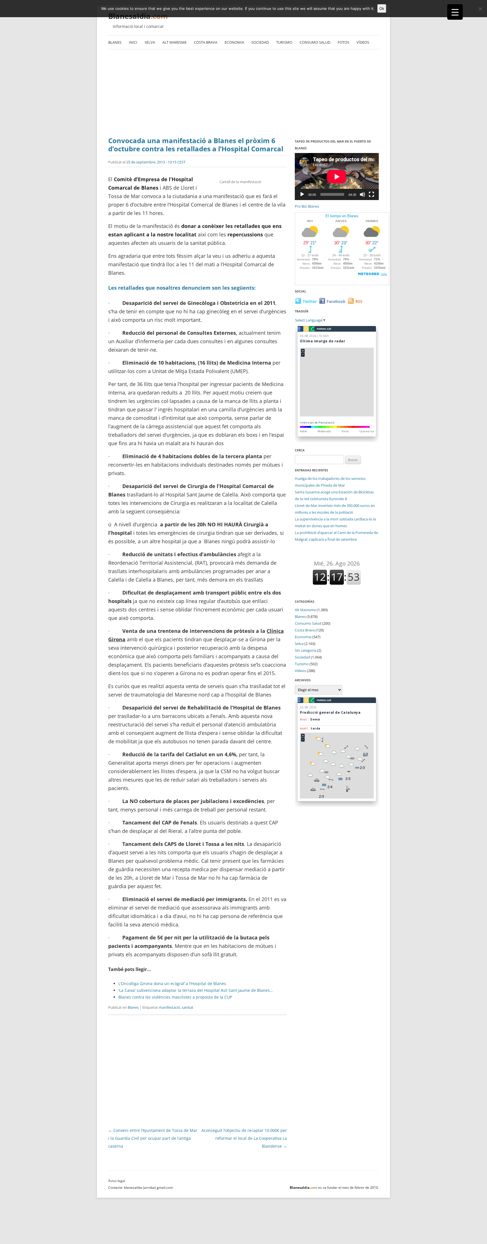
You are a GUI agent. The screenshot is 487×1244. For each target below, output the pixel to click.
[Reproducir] (302, 194)
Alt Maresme (174, 42)
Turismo (284, 42)
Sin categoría (305, 650)
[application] (337, 176)
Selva (150, 42)
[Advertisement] (243, 94)
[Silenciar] (362, 194)
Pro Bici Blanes (307, 206)
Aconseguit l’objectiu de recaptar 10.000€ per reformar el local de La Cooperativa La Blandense (244, 1138)
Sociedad (260, 42)
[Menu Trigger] (455, 12)
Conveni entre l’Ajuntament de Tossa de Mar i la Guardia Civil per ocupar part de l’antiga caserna (152, 1138)
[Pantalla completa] (371, 194)
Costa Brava (205, 42)
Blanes (114, 42)
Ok (381, 8)
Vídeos (363, 42)
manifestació (169, 1007)
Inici (133, 42)
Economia (234, 42)
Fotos (343, 42)
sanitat (187, 1007)
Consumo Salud (315, 42)
